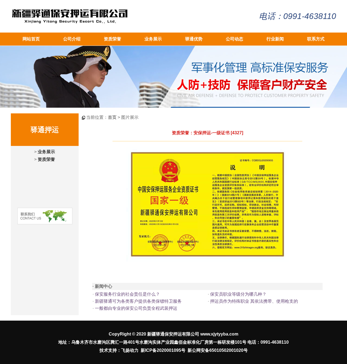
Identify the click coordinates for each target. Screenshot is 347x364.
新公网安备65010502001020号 (218, 350)
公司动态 (234, 39)
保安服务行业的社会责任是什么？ (127, 294)
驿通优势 (194, 39)
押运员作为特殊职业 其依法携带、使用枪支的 (254, 301)
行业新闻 (275, 39)
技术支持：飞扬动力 (119, 350)
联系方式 (315, 39)
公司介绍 (72, 39)
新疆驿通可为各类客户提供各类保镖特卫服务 (138, 301)
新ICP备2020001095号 (163, 350)
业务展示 (153, 39)
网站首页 (31, 39)
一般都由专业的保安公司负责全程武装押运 (136, 308)
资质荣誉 (112, 39)
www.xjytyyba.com (219, 334)
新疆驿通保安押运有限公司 (173, 334)
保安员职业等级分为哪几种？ (238, 294)
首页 (112, 117)
